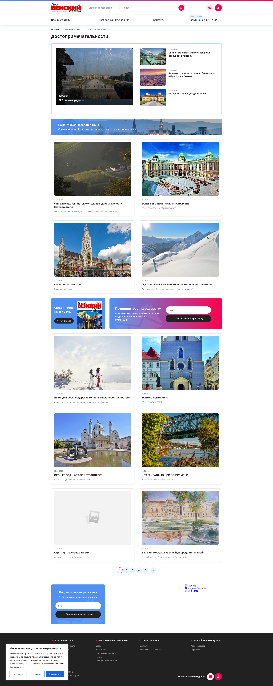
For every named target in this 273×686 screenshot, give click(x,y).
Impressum (196, 649)
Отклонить (36, 674)
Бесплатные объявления (114, 19)
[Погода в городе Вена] (203, 585)
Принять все (55, 674)
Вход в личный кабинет (150, 649)
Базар (98, 646)
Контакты (159, 19)
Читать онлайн (64, 321)
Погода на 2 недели (195, 588)
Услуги (99, 657)
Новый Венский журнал (203, 19)
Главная (55, 29)
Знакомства (101, 649)
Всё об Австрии (60, 19)
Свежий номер (196, 17)
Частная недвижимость (106, 661)
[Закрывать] (66, 645)
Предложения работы (106, 653)
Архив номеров (198, 646)
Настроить (18, 674)
